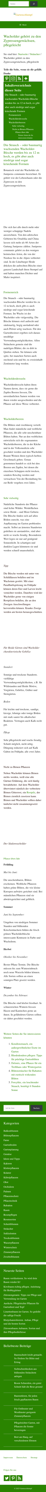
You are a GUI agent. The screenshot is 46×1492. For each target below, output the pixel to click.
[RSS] (19, 78)
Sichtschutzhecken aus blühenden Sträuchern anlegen (25, 1372)
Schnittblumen (11, 1224)
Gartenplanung (11, 1149)
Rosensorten (10, 1219)
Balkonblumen (11, 1130)
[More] (26, 78)
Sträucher (35, 54)
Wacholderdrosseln (18, 118)
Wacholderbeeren (17, 122)
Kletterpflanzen (11, 1168)
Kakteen (8, 1163)
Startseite (23, 54)
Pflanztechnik (10, 1200)
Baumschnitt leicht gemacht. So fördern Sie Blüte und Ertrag (28, 1358)
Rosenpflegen (10, 1214)
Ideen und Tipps (12, 1158)
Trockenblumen (11, 1238)
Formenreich (15, 114)
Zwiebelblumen (11, 1256)
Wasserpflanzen (11, 1242)
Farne (6, 1140)
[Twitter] (7, 1478)
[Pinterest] (7, 78)
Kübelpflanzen (11, 1177)
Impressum (8, 1457)
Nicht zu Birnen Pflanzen (22, 129)
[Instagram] (13, 78)
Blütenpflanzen (11, 1135)
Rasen (7, 1210)
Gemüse (8, 1154)
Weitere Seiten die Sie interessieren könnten (25, 136)
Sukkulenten (10, 1233)
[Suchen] (34, 3)
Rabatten (8, 1205)
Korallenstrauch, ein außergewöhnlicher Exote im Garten (26, 1047)
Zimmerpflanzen (12, 1252)
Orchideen (9, 1186)
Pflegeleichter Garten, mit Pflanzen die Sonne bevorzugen (27, 1426)
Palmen (7, 1191)
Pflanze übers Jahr (22, 132)
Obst (6, 1182)
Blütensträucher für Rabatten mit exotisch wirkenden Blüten (26, 1074)
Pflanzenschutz (11, 1196)
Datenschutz (22, 1457)
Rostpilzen (9, 600)
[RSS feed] (19, 1478)
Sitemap (34, 1457)
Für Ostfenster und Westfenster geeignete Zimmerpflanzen (25, 1412)
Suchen (36, 1108)
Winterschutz (10, 1247)
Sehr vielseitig (18, 125)
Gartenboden (10, 1144)
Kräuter (7, 1172)
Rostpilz (31, 792)
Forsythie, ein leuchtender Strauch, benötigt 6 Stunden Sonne (25, 1086)
